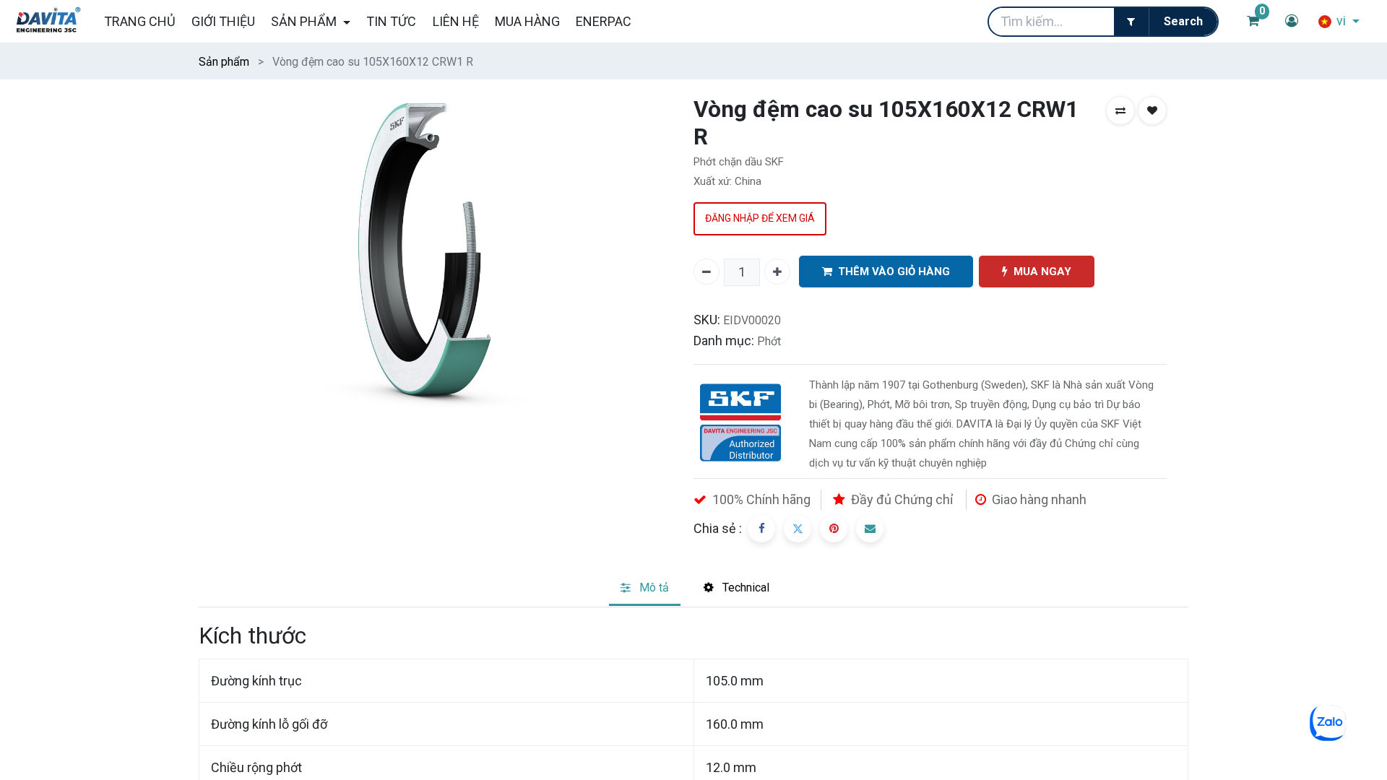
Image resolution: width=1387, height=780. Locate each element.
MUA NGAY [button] (1042, 271)
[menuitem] (139, 21)
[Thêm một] (777, 272)
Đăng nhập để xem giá (760, 218)
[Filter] (1131, 21)
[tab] (644, 589)
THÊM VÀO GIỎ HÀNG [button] (894, 271)
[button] (1120, 110)
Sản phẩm (224, 62)
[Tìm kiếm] (1183, 21)
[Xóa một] (707, 272)
